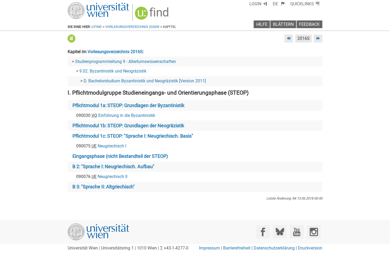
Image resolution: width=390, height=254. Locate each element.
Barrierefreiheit (236, 248)
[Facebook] (263, 232)
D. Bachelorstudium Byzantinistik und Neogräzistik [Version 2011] (145, 80)
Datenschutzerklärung (274, 248)
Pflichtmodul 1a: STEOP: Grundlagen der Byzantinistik (128, 105)
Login (255, 3)
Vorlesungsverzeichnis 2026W (132, 27)
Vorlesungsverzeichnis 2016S (115, 51)
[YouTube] (297, 232)
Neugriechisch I (112, 146)
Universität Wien (86, 4)
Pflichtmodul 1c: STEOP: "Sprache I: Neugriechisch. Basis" (132, 136)
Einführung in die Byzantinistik (126, 115)
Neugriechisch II (112, 176)
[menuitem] (278, 4)
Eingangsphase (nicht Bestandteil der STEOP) (120, 156)
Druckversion (310, 248)
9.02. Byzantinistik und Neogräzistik (112, 71)
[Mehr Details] (71, 38)
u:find (96, 27)
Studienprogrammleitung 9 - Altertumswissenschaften (125, 61)
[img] (152, 15)
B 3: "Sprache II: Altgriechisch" (103, 186)
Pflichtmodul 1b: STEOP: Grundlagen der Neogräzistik (128, 125)
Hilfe (261, 24)
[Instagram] (313, 232)
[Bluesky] (280, 232)
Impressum (209, 248)
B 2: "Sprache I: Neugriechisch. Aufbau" (113, 166)
